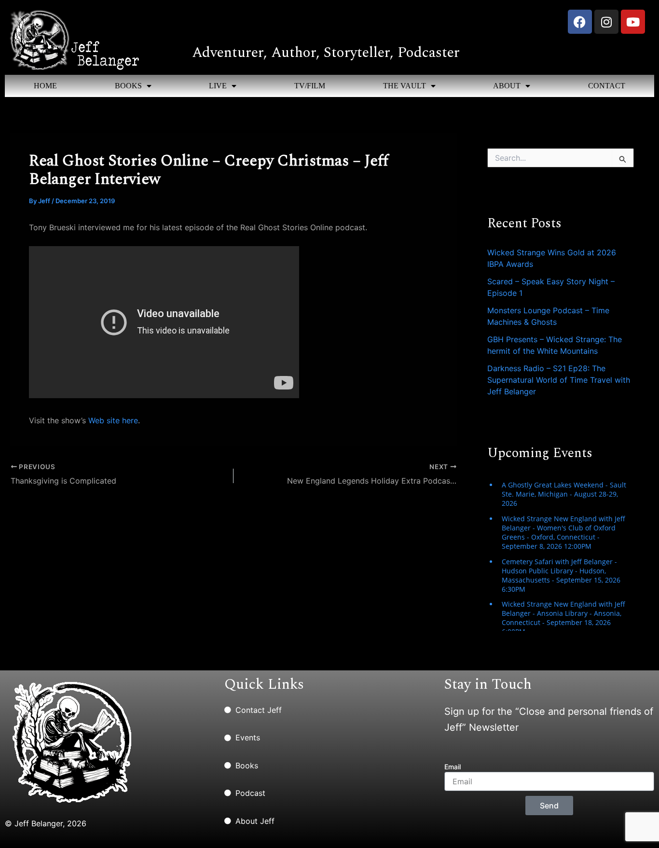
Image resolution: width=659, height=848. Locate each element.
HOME (45, 86)
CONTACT (606, 86)
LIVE (218, 86)
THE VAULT (404, 86)
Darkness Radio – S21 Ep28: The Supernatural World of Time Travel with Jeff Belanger (558, 379)
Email (452, 767)
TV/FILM (309, 86)
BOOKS (128, 86)
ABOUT (507, 86)
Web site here (113, 420)
